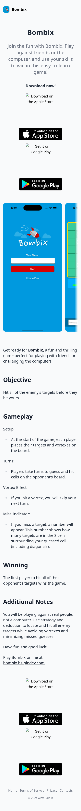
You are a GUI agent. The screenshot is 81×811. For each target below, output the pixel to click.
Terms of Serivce (32, 790)
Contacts (66, 790)
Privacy (52, 790)
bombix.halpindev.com (24, 663)
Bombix (19, 9)
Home (12, 790)
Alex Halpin (45, 798)
